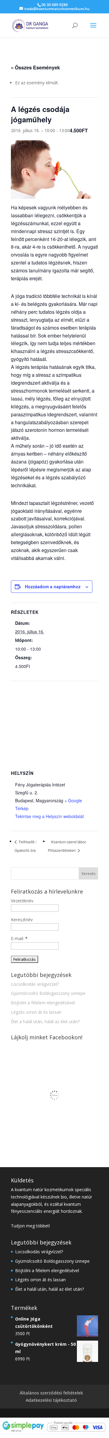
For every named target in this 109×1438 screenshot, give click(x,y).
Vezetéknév (22, 901)
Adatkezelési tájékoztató (51, 1400)
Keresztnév (22, 919)
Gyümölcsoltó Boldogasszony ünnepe (48, 993)
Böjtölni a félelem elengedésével (43, 1003)
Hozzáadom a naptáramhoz (53, 586)
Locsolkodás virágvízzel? (35, 984)
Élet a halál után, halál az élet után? (45, 1021)
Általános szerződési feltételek (51, 1393)
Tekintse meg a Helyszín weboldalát (49, 816)
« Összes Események (35, 67)
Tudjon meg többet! (30, 1226)
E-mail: (19, 938)
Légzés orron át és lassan (36, 1012)
